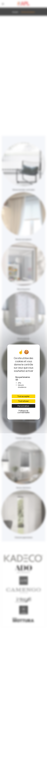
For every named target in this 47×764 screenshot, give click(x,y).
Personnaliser (23, 406)
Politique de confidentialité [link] (23, 411)
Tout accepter (23, 396)
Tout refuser (23, 401)
